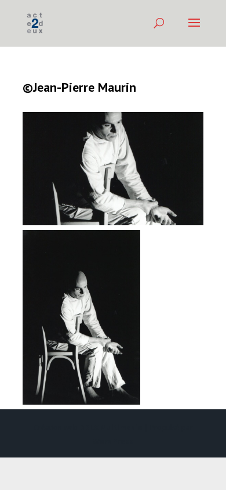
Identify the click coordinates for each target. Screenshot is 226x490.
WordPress (113, 441)
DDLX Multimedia (111, 428)
